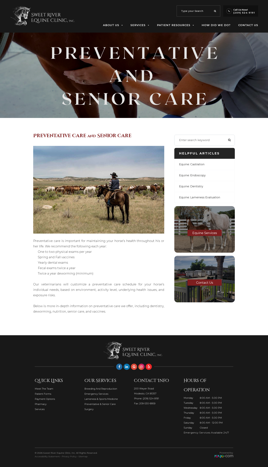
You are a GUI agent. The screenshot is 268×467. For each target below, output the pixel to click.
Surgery (89, 409)
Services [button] (137, 25)
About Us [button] (111, 25)
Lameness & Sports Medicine (101, 398)
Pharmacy (41, 404)
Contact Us (248, 25)
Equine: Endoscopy (192, 175)
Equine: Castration (192, 164)
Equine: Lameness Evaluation (199, 197)
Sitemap (83, 456)
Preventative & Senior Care (100, 404)
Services (40, 409)
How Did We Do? (216, 25)
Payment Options (45, 398)
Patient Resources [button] (173, 25)
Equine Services (204, 233)
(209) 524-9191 (244, 12)
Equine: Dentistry (191, 186)
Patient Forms (43, 393)
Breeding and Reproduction (100, 388)
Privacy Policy (69, 456)
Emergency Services (96, 393)
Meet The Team (44, 388)
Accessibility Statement (47, 456)
